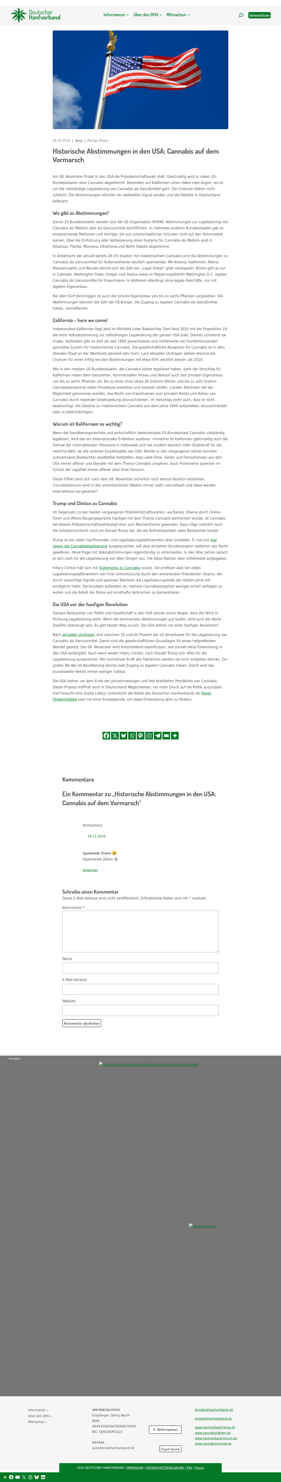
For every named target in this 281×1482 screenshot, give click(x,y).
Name (67, 959)
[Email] (166, 735)
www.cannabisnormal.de (213, 1444)
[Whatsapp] (132, 735)
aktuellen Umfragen (78, 634)
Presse (199, 1468)
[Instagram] (149, 735)
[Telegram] (158, 735)
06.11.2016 (96, 836)
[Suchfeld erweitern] (241, 15)
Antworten (90, 870)
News (79, 140)
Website (69, 1001)
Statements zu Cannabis (119, 568)
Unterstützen (259, 15)
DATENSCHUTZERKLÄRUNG (165, 1468)
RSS (189, 1468)
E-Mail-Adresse (74, 980)
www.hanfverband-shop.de (215, 1427)
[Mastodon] (140, 735)
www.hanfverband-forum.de (216, 1438)
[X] (115, 735)
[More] (175, 735)
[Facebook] (106, 735)
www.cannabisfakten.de (212, 1433)
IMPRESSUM (135, 1468)
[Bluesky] (123, 735)
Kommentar (73, 907)
